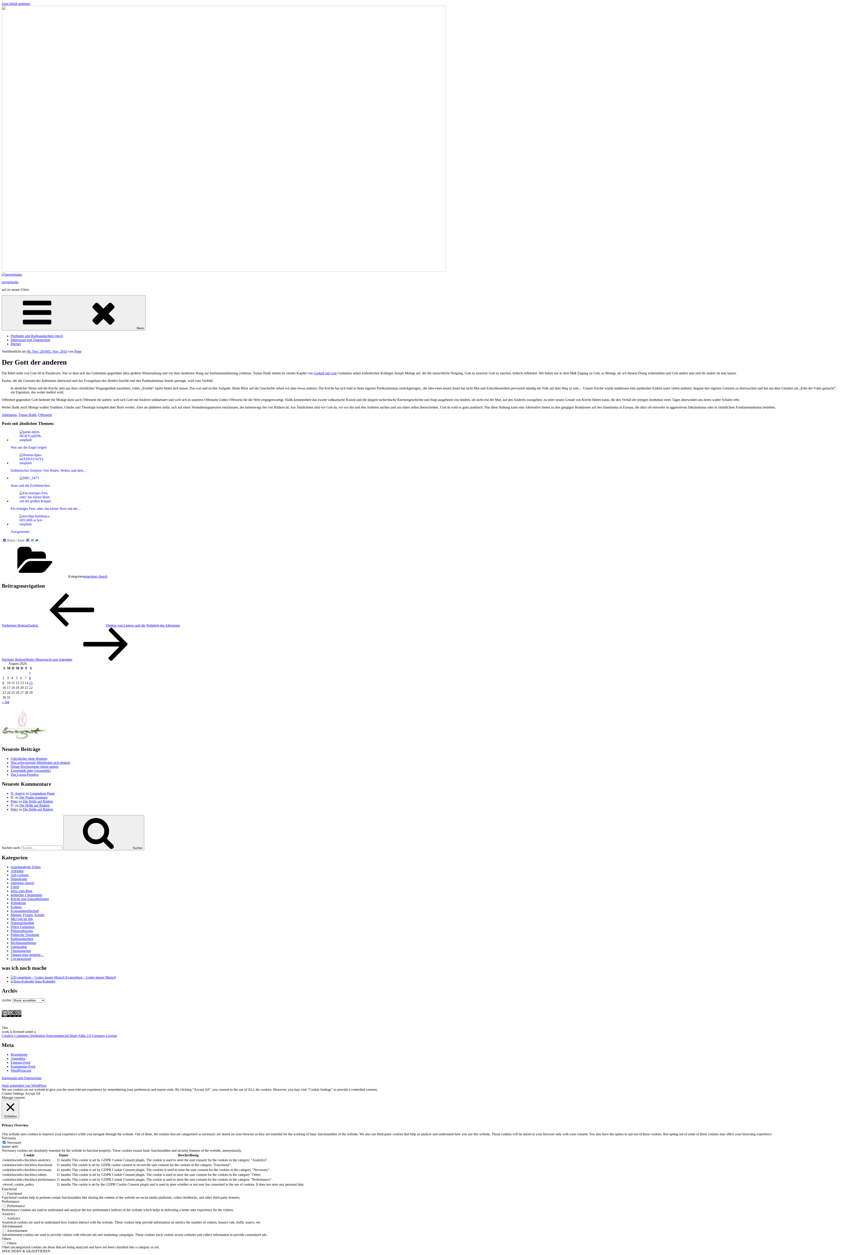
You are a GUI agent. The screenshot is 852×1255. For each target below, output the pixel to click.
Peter (77, 351)
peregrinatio (10, 282)
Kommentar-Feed (23, 1066)
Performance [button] (11, 1201)
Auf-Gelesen (20, 875)
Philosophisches (22, 931)
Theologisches (21, 951)
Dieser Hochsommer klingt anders (34, 766)
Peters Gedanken (22, 927)
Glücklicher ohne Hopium (29, 758)
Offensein (45, 415)
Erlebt (15, 887)
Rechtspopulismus (23, 943)
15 (31, 683)
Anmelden (18, 1058)
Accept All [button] (32, 1093)
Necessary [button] (9, 1138)
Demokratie (19, 879)
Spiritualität (19, 947)
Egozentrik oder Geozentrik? (31, 770)
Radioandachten (22, 939)
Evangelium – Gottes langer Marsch (90, 977)
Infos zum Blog (21, 891)
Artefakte (17, 871)
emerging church (95, 576)
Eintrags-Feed (20, 1062)
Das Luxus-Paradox (25, 774)
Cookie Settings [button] (13, 1093)
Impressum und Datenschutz (30, 340)
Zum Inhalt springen (16, 4)
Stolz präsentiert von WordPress (24, 1085)
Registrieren (19, 1054)
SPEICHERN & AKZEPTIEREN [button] (26, 1251)
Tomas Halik (27, 415)
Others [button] (6, 1239)
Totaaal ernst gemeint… (27, 955)
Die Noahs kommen (33, 797)
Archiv (7, 1000)
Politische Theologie (25, 935)
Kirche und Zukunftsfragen (30, 899)
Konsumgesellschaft (25, 911)
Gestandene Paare (42, 793)
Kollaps (16, 907)
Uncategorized (21, 959)
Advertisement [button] (12, 1226)
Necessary (14, 1142)
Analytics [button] (8, 1214)
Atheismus (9, 415)
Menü (140, 328)
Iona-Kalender (44, 981)
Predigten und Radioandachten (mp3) (37, 336)
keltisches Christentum (26, 895)
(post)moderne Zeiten (26, 867)
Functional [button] (9, 1189)
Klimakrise (18, 903)
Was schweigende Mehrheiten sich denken (40, 762)
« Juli (5, 702)
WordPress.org (21, 1070)
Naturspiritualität (22, 923)
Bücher (16, 344)
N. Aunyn (18, 793)
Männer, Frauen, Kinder (27, 915)
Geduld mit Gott (325, 373)
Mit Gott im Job (22, 919)
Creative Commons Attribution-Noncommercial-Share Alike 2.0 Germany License (59, 1036)
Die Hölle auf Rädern (38, 801)
